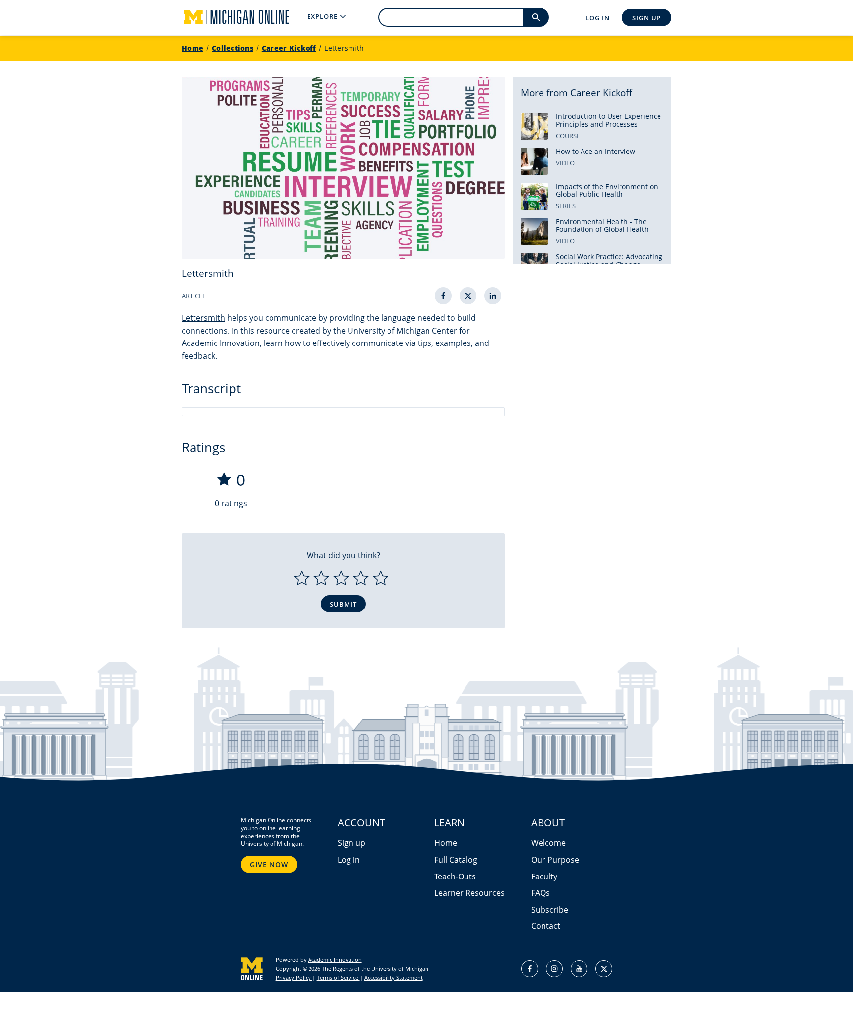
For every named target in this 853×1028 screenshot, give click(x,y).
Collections (232, 48)
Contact (545, 925)
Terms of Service (338, 977)
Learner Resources (469, 892)
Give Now (269, 864)
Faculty (544, 876)
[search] (536, 17)
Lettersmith (344, 48)
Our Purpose (555, 859)
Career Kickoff (289, 48)
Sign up (351, 843)
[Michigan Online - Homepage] (228, 17)
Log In (597, 17)
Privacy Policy (294, 977)
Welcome (548, 843)
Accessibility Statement (393, 977)
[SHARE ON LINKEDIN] (492, 295)
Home (192, 48)
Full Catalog (455, 859)
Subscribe (549, 909)
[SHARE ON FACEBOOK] (443, 295)
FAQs (540, 892)
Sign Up (646, 17)
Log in (349, 859)
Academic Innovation (335, 959)
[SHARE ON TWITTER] (468, 295)
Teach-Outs (455, 876)
